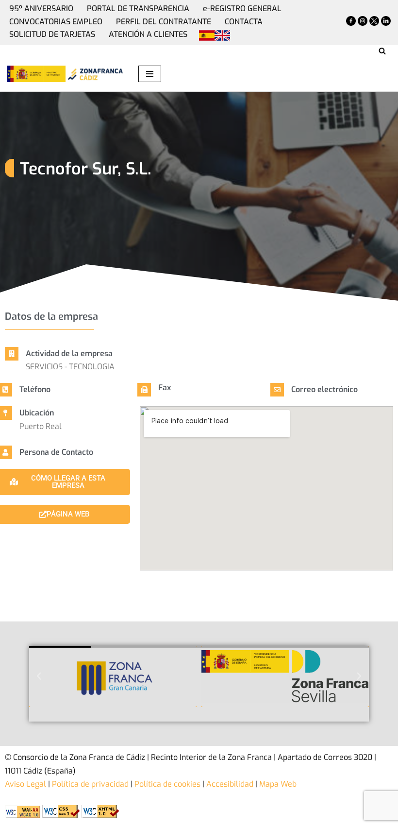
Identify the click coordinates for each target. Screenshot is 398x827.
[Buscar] (382, 50)
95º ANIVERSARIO (41, 8)
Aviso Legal (25, 784)
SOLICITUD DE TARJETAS (52, 34)
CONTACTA (244, 22)
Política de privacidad (89, 784)
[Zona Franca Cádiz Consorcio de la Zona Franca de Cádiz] (95, 74)
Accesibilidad (229, 784)
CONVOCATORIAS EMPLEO (55, 22)
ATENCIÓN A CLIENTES (148, 34)
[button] (39, 676)
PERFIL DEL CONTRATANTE (163, 22)
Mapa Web (278, 784)
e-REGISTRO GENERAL (242, 8)
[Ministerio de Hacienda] (36, 74)
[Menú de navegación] (149, 74)
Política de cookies (166, 784)
